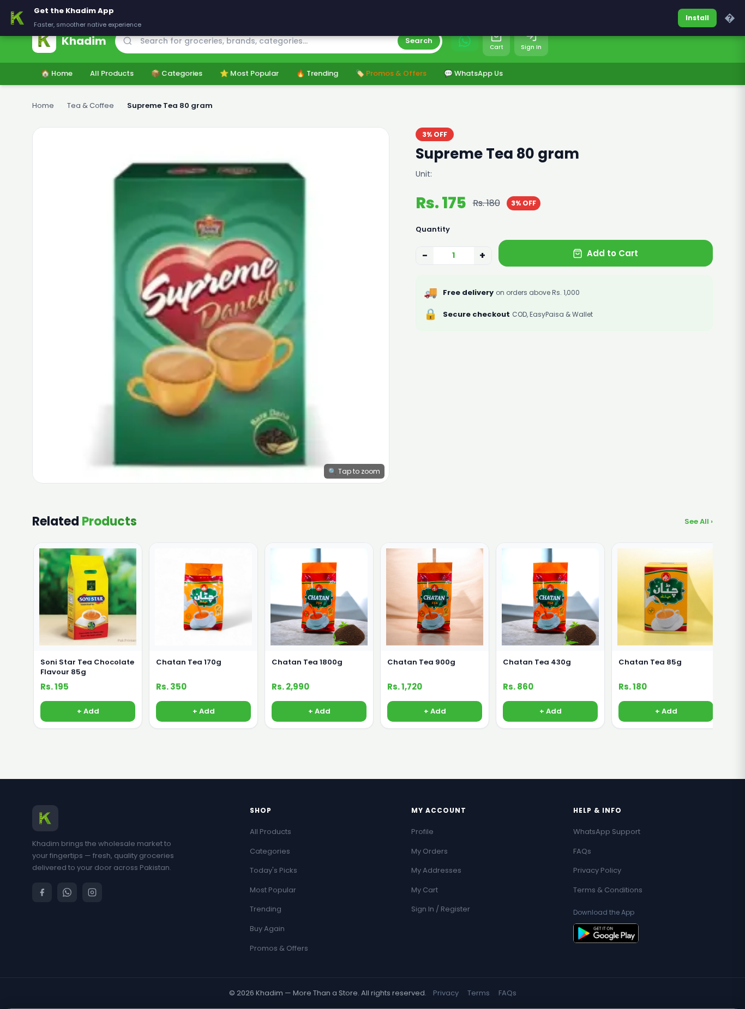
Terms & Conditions (607, 890)
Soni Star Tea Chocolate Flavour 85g (87, 667)
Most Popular (273, 890)
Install (697, 17)
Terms (478, 993)
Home (43, 105)
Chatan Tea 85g (650, 662)
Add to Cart (612, 253)
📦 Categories (176, 73)
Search (418, 40)
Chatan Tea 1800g (307, 662)
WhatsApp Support (606, 831)
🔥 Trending (317, 73)
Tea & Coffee (90, 105)
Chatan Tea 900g (421, 662)
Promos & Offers (279, 948)
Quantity (433, 229)
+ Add (88, 711)
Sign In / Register (440, 909)
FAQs (582, 851)
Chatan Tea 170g (188, 662)
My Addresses (436, 870)
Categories (270, 851)
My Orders (429, 851)
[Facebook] (42, 892)
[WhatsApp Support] (464, 41)
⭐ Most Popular (249, 73)
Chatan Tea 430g (537, 662)
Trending (265, 909)
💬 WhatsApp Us (473, 73)
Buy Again (267, 928)
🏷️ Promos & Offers (391, 73)
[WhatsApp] (67, 892)
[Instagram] (92, 892)
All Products (112, 73)
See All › (698, 521)
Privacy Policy (597, 870)
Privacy (446, 993)
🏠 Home (57, 73)
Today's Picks (273, 870)
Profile (422, 831)
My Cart (424, 890)
